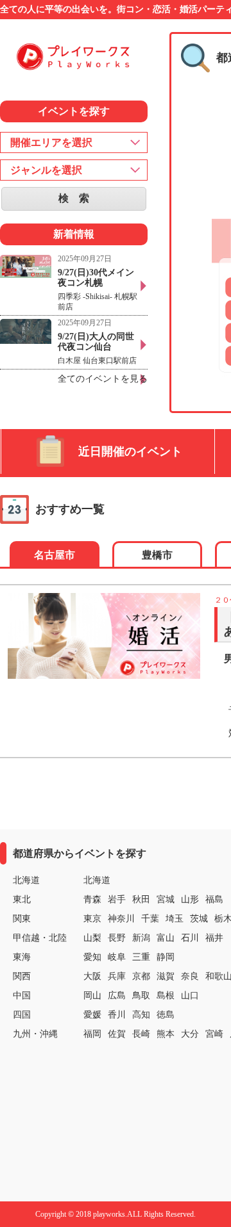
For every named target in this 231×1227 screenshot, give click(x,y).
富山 (166, 938)
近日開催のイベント (130, 451)
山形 (190, 899)
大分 (190, 1034)
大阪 (92, 976)
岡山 (92, 995)
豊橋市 (157, 554)
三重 (141, 957)
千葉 (150, 918)
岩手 (117, 899)
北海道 (96, 880)
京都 (141, 976)
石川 (190, 938)
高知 (141, 1015)
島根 (166, 995)
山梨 (92, 938)
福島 (214, 899)
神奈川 (121, 918)
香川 (117, 1015)
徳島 (166, 1015)
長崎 (141, 1034)
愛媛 (92, 1015)
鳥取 (141, 995)
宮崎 (214, 1034)
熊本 (166, 1034)
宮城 (166, 899)
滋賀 (166, 976)
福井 (214, 938)
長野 (117, 938)
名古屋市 (54, 554)
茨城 (199, 918)
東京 (92, 918)
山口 (190, 995)
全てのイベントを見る (103, 379)
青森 (92, 899)
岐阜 (117, 957)
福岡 (92, 1034)
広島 (117, 995)
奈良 (190, 976)
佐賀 (117, 1034)
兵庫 (117, 976)
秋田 (141, 899)
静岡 (166, 957)
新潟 (141, 938)
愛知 (92, 957)
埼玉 (175, 918)
